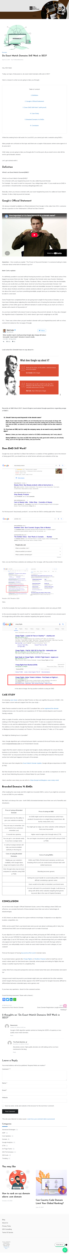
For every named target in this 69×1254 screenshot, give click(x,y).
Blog (3, 1220)
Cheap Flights (27, 959)
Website (5, 1097)
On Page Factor (7, 1149)
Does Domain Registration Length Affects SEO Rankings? (52, 1009)
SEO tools (5, 1155)
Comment (6, 1069)
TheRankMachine (18, 59)
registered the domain (51, 708)
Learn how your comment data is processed (41, 1119)
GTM (3, 1145)
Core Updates (6, 1136)
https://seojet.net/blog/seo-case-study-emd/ (44, 780)
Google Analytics (7, 1142)
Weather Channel (40, 959)
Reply (11, 1035)
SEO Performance (7, 1152)
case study (13, 700)
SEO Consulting (7, 1229)
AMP (3, 1133)
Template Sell (6, 1247)
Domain (4, 52)
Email (4, 1090)
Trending (5, 1158)
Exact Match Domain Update (32, 763)
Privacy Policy (6, 1226)
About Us (5, 1223)
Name (4, 1083)
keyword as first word (28, 953)
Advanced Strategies (8, 1129)
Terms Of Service (7, 1232)
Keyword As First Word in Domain (12, 1007)
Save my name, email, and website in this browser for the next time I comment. (29, 1106)
